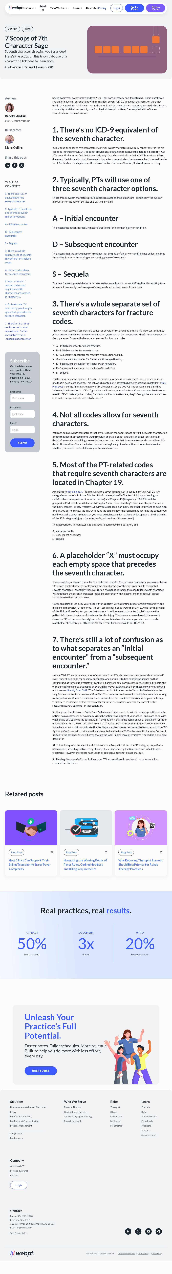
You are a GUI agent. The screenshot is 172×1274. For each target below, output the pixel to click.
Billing (13, 1112)
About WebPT (17, 1166)
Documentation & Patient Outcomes (28, 1107)
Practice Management (21, 1125)
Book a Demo (134, 8)
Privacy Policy (143, 1253)
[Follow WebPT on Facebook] (159, 1231)
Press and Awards (19, 1170)
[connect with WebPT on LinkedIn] (128, 1231)
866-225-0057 (22, 1220)
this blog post (75, 491)
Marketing (115, 1121)
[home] (16, 8)
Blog (143, 1112)
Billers (113, 1112)
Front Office (116, 1116)
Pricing (102, 8)
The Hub (145, 1107)
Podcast (145, 1130)
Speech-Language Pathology (78, 1116)
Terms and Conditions (126, 1253)
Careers (14, 1175)
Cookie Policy (157, 1253)
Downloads (147, 1121)
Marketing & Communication (24, 1121)
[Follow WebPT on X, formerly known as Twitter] (138, 1231)
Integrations (16, 1133)
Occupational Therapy (75, 1112)
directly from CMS (77, 690)
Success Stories (149, 1135)
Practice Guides (149, 1116)
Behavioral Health (72, 1121)
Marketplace (16, 1138)
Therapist (115, 1107)
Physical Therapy (72, 1107)
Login (116, 8)
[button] (29, 8)
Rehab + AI (43, 8)
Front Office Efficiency (21, 1116)
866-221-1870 (25, 1216)
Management (116, 1125)
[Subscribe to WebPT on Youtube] (148, 1231)
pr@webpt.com (24, 1227)
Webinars (146, 1125)
